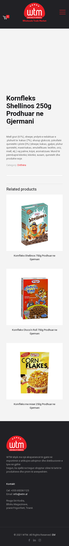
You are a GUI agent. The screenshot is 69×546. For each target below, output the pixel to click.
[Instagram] (40, 540)
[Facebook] (29, 540)
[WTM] (34, 12)
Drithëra (21, 165)
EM (53, 534)
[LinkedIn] (35, 540)
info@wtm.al (20, 494)
